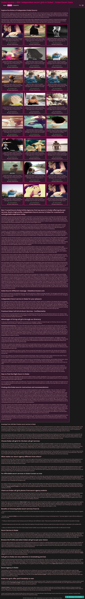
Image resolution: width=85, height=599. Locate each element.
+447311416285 (57, 42)
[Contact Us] (83, 5)
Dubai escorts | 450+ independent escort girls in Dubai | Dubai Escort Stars (37, 2)
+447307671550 (35, 88)
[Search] (80, 5)
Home (4, 5)
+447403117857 (13, 88)
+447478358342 (35, 65)
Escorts (9, 5)
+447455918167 (35, 42)
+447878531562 (57, 65)
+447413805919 (13, 42)
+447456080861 (13, 65)
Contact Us (16, 5)
